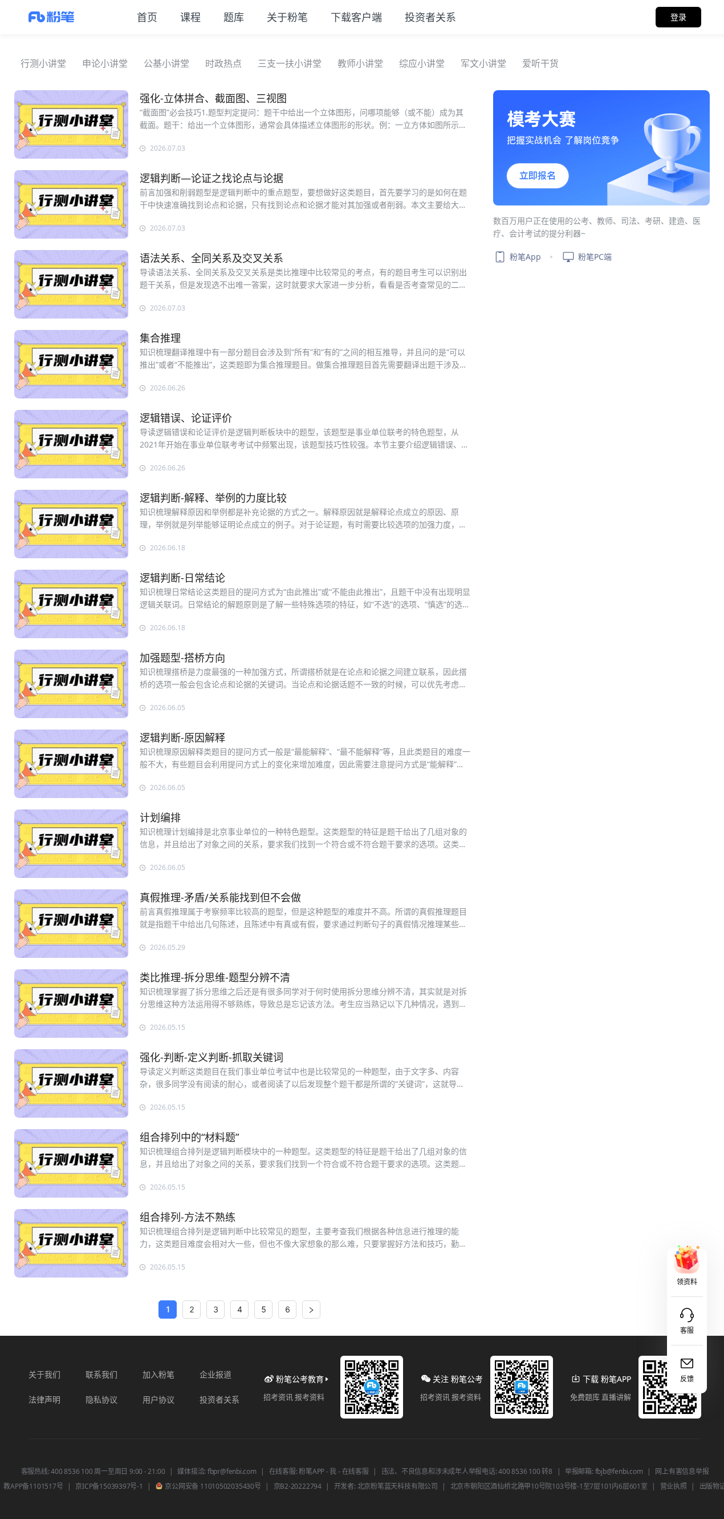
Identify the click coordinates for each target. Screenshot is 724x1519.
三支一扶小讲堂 (290, 63)
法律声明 (44, 1399)
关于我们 (44, 1374)
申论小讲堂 (105, 63)
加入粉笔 (158, 1374)
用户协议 (158, 1399)
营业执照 (673, 1486)
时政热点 (223, 63)
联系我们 (101, 1374)
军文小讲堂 (483, 63)
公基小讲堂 (166, 63)
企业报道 (215, 1374)
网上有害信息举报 (682, 1472)
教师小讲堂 (360, 63)
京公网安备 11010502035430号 (212, 1486)
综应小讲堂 (422, 63)
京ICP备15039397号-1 (109, 1486)
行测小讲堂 (43, 63)
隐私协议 (101, 1399)
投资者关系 (219, 1399)
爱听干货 (540, 63)
